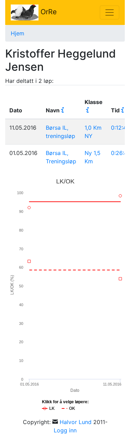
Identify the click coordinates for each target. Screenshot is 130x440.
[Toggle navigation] (109, 12)
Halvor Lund (76, 422)
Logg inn (65, 430)
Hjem (17, 33)
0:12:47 (120, 127)
